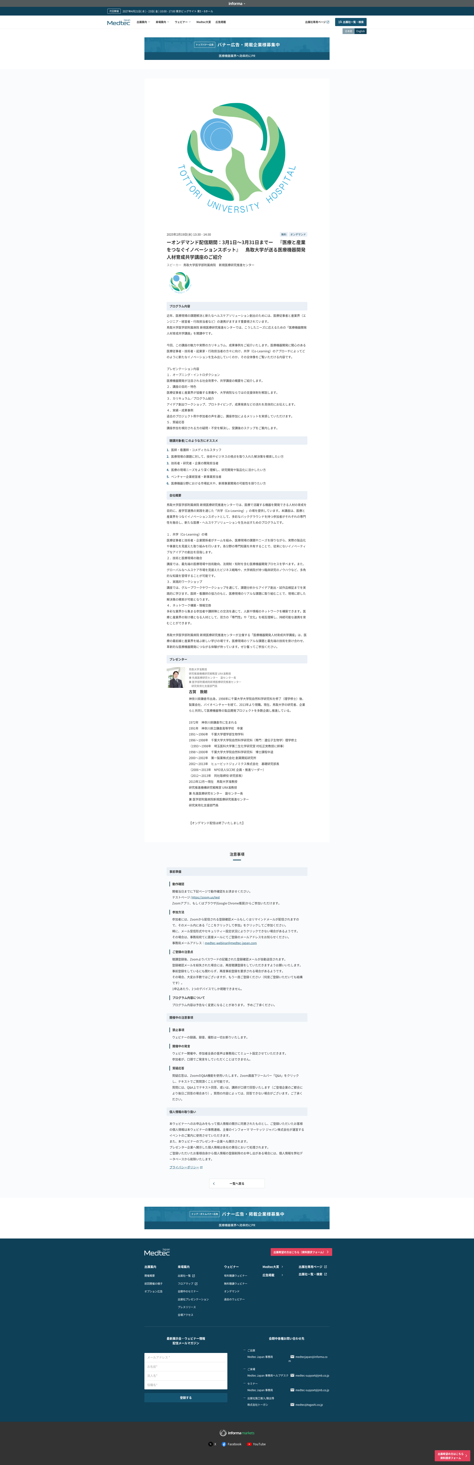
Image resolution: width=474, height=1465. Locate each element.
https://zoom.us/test (205, 897)
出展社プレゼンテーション (193, 1299)
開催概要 (149, 1275)
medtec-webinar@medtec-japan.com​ (231, 943)
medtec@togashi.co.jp (309, 1404)
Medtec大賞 (203, 22)
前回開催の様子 (153, 1283)
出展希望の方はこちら (299, 1252)
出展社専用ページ (315, 22)
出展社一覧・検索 (353, 22)
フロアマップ (185, 1283)
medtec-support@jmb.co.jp (312, 1375)
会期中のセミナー (188, 1291)
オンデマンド (232, 1291)
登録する (186, 1397)
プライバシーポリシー (184, 1167)
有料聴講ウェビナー (235, 1275)
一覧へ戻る (237, 1183)
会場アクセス (185, 1315)
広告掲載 (221, 22)
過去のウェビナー (234, 1299)
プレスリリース (187, 1307)
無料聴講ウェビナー (235, 1283)
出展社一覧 (184, 1275)
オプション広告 (153, 1291)
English (360, 31)
